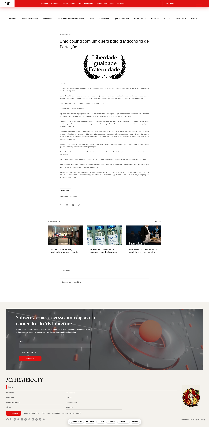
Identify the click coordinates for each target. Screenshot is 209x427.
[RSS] (44, 419)
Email (21, 341)
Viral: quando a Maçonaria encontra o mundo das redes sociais (103, 250)
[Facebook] (7, 419)
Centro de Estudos (13, 402)
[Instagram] (15, 419)
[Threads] (40, 419)
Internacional (103, 18)
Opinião (68, 397)
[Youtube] (25, 419)
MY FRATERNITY (24, 380)
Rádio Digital (180, 18)
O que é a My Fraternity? (71, 413)
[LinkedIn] (11, 419)
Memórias (10, 393)
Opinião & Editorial (121, 18)
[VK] (33, 419)
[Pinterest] (18, 419)
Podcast (167, 18)
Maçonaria (47, 18)
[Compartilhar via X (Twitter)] (67, 205)
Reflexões (155, 18)
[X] (22, 419)
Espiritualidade (140, 18)
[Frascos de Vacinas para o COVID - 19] (104, 235)
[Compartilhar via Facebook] (61, 205)
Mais (193, 18)
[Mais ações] (147, 34)
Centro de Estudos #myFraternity (70, 18)
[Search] (158, 3)
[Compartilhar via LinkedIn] (73, 205)
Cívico (91, 18)
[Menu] (199, 4)
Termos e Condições (31, 413)
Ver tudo (158, 221)
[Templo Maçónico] (65, 235)
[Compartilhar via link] (79, 205)
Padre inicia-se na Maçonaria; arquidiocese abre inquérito (143, 250)
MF (7, 3)
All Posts (12, 18)
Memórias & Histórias (29, 18)
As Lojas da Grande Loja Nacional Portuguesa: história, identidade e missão (64, 250)
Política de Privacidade (51, 413)
